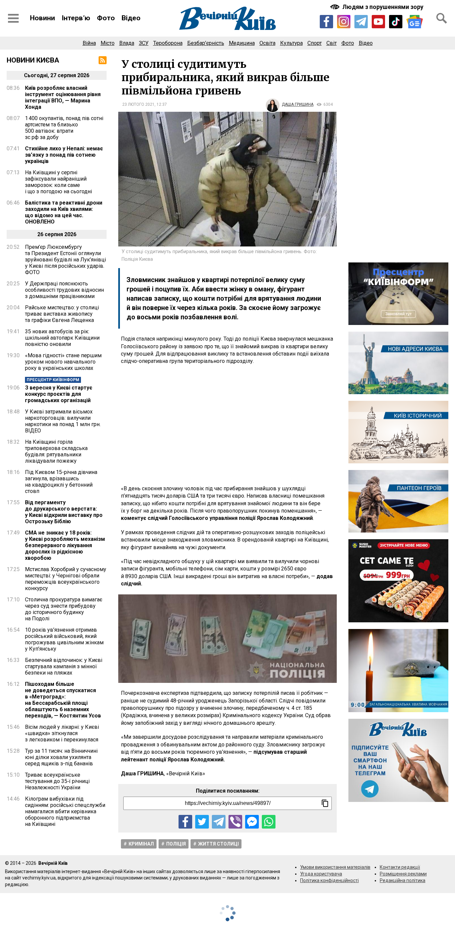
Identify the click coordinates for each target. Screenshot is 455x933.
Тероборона (168, 43)
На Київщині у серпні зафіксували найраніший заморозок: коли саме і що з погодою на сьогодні (58, 182)
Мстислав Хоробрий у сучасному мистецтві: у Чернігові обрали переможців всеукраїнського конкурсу (65, 578)
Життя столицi (218, 844)
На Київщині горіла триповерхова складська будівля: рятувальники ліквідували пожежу (56, 451)
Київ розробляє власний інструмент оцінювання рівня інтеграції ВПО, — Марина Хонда (63, 97)
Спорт (314, 43)
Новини (42, 18)
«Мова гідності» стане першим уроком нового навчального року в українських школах (63, 361)
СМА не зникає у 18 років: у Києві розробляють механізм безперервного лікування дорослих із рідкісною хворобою (65, 545)
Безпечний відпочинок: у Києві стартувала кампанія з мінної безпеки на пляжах (63, 666)
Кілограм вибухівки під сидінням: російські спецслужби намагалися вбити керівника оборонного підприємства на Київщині (65, 811)
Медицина (242, 43)
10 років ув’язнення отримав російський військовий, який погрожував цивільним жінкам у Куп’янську (64, 639)
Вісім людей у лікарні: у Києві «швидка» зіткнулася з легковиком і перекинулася (62, 733)
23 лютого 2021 (138, 104)
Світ (331, 43)
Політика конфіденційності (329, 880)
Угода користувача (321, 873)
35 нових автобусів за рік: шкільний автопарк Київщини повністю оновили (62, 337)
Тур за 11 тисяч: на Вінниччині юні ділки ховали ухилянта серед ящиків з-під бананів (61, 757)
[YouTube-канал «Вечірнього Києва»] (378, 21)
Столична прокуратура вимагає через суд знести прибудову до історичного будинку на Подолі (63, 609)
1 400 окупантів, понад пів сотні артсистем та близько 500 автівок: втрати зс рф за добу (64, 127)
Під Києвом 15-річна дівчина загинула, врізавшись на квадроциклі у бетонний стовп (61, 481)
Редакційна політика (402, 880)
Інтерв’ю (76, 18)
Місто (108, 43)
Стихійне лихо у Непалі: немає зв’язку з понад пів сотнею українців (64, 154)
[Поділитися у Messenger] (252, 822)
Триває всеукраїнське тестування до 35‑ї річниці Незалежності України (57, 781)
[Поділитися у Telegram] (219, 822)
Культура (291, 43)
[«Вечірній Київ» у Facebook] (326, 21)
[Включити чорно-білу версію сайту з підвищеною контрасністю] (377, 7)
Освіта (267, 43)
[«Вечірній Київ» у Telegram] (361, 21)
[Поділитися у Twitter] (202, 822)
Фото (106, 18)
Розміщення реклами (403, 873)
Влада (126, 43)
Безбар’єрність (205, 43)
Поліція (176, 844)
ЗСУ (144, 43)
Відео (131, 18)
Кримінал (141, 844)
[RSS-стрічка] (103, 60)
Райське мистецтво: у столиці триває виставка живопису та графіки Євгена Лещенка (62, 313)
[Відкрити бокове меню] (13, 18)
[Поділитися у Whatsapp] (268, 822)
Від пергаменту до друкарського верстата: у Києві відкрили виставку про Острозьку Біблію (64, 512)
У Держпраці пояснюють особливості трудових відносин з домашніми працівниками (64, 289)
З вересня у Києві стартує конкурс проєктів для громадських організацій (58, 394)
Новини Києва (33, 60)
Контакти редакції (400, 867)
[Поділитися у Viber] (235, 822)
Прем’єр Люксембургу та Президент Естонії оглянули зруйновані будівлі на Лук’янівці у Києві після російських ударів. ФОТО (65, 259)
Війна (89, 43)
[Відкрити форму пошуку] (441, 18)
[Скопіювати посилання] (325, 803)
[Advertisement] (227, 425)
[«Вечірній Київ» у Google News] (414, 22)
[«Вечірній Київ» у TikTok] (395, 21)
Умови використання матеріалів (335, 867)
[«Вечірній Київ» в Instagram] (343, 21)
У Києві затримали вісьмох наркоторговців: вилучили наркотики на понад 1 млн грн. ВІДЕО (63, 421)
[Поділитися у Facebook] (185, 822)
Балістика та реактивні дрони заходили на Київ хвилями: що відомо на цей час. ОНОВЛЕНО (63, 212)
